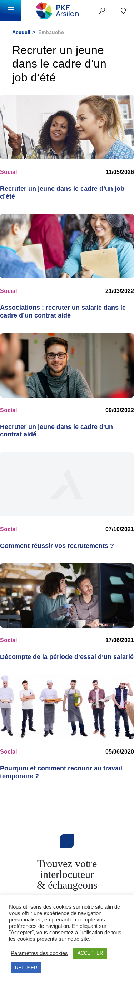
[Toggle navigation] (10, 10)
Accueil (21, 32)
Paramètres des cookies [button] (39, 953)
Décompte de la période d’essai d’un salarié (67, 656)
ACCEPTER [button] (90, 953)
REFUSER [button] (26, 967)
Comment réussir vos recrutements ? (57, 545)
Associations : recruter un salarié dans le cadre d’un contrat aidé (63, 311)
